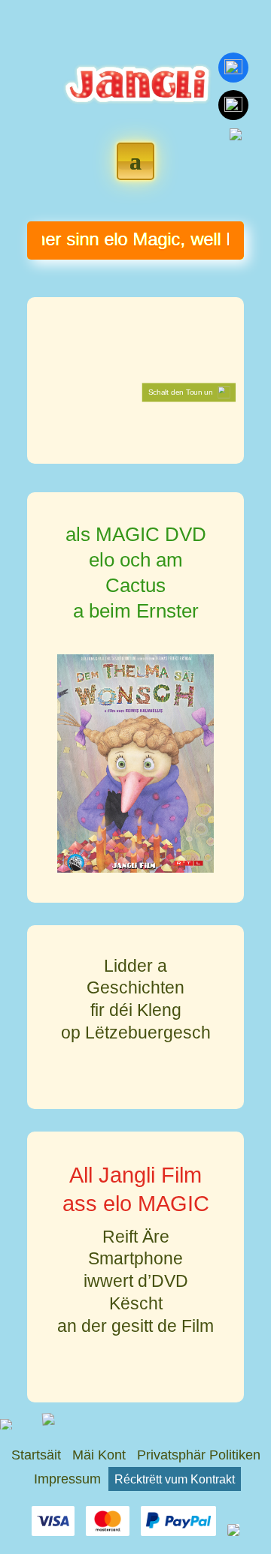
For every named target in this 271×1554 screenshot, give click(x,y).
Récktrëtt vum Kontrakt (174, 1479)
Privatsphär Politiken (198, 1454)
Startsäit (36, 1454)
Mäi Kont (99, 1454)
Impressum (67, 1478)
